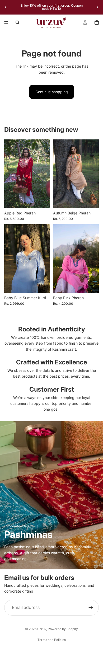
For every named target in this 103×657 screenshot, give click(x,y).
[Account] (85, 22)
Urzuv (41, 629)
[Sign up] (90, 607)
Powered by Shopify (63, 629)
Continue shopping (51, 92)
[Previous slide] (6, 7)
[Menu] (6, 22)
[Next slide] (97, 7)
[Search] (17, 22)
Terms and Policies (52, 640)
